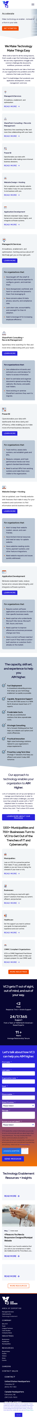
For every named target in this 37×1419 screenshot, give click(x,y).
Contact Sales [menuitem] (10, 1371)
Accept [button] (19, 1415)
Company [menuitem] (6, 1320)
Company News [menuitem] (7, 1333)
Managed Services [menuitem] (8, 1312)
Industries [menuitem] (8, 1336)
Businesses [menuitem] (5, 1339)
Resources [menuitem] (8, 1348)
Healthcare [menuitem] (5, 1341)
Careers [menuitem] (6, 1366)
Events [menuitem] (4, 1360)
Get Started (10, 28)
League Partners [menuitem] (7, 1328)
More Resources (18, 1286)
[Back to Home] (5, 4)
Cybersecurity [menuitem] (6, 1314)
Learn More (10, 261)
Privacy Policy (29, 1410)
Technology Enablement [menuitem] (9, 1316)
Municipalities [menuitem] (6, 1344)
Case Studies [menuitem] (6, 1330)
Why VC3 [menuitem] (5, 1324)
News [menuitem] (4, 1358)
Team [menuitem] (3, 1326)
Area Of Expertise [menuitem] (12, 1308)
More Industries (18, 972)
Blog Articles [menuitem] (6, 1351)
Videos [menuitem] (4, 1356)
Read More (10, 106)
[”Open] (33, 4)
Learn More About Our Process (18, 817)
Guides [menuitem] (4, 1353)
